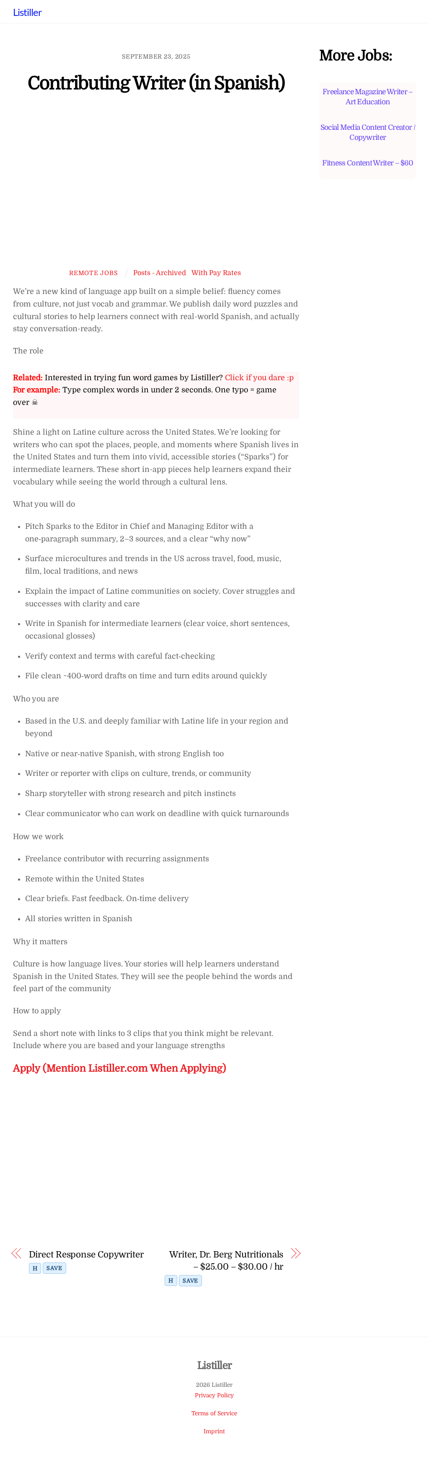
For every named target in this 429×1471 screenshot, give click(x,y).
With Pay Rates (216, 273)
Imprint (214, 1431)
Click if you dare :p (259, 378)
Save (54, 1268)
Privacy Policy (214, 1395)
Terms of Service (214, 1413)
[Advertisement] (156, 186)
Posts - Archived (159, 273)
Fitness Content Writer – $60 (367, 163)
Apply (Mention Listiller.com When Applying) (119, 1068)
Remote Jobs (93, 273)
